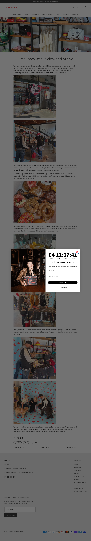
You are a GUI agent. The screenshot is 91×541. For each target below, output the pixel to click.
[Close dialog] (77, 252)
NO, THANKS (63, 287)
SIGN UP (62, 282)
